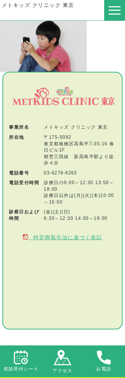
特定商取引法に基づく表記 (65, 237)
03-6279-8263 (60, 172)
